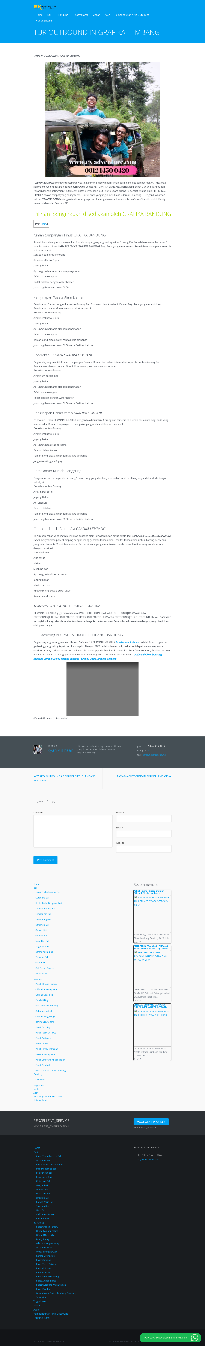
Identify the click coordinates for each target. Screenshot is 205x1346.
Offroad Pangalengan (45, 1016)
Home (39, 15)
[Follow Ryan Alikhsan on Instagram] (62, 756)
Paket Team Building (45, 1032)
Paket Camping (42, 1027)
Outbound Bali (42, 897)
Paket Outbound (43, 1038)
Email (119, 827)
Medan (96, 15)
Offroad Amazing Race (46, 989)
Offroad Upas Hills (44, 994)
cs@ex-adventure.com (148, 1159)
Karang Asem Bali (44, 951)
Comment (38, 812)
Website (120, 842)
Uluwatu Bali (41, 935)
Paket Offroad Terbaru (46, 984)
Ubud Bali (40, 962)
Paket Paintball (42, 1065)
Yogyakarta (81, 15)
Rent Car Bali (41, 973)
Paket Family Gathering (46, 1048)
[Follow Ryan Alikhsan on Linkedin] (57, 756)
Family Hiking (41, 1000)
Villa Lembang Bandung (46, 1005)
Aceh (107, 15)
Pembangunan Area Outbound (132, 15)
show (44, 223)
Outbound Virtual (43, 1011)
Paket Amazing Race (45, 1054)
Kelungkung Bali (43, 919)
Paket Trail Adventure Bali (47, 892)
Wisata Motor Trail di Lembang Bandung (50, 1072)
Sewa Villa (40, 1079)
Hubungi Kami (44, 20)
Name (120, 812)
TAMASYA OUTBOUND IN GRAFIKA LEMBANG (144, 776)
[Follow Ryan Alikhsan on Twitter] (48, 756)
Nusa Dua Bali (42, 941)
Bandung (63, 15)
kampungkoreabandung (154, 754)
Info (148, 750)
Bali (49, 15)
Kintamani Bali (42, 924)
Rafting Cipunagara (44, 1021)
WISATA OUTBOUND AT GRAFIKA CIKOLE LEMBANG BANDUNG (64, 778)
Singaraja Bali (42, 946)
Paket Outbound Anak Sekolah (50, 1059)
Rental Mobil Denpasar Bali (48, 903)
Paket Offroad (42, 1043)
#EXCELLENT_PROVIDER (151, 1121)
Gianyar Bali (41, 930)
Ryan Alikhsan (60, 750)
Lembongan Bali (43, 913)
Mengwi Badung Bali (45, 908)
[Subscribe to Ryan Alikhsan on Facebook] (53, 756)
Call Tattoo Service (44, 968)
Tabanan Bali (41, 957)
